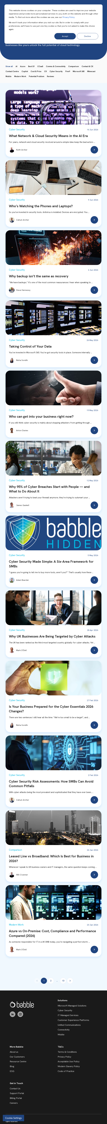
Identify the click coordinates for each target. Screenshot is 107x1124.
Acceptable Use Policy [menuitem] (68, 1061)
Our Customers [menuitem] (17, 1056)
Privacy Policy (69, 17)
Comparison (73, 66)
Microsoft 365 (78, 71)
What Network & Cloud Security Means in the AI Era (48, 136)
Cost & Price (36, 71)
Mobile (8, 76)
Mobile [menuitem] (61, 1034)
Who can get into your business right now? (41, 416)
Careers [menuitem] (14, 1103)
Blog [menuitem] (12, 1066)
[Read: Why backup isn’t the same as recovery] (94, 290)
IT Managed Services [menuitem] (68, 1015)
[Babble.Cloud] (22, 1004)
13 (63, 980)
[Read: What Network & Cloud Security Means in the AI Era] (94, 150)
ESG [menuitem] (12, 1071)
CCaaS (40, 66)
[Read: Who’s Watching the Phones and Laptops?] (94, 220)
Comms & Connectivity (55, 66)
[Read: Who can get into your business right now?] (94, 430)
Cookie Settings (13, 1118)
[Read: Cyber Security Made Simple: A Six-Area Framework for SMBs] (94, 580)
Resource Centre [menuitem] (18, 1061)
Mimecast (91, 71)
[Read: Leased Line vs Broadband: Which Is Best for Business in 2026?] (94, 874)
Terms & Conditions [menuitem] (67, 1051)
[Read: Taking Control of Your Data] (94, 360)
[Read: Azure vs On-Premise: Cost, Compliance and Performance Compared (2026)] (94, 949)
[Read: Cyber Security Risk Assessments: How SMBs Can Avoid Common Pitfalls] (94, 800)
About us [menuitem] (14, 1051)
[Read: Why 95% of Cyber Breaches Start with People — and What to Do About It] (94, 505)
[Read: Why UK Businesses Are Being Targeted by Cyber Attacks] (94, 650)
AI (16, 66)
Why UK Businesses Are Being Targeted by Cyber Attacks (52, 636)
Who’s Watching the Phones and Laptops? (41, 206)
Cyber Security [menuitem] (65, 1010)
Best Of (31, 66)
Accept (65, 36)
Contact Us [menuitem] (15, 1088)
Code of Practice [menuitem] (66, 1071)
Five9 (67, 71)
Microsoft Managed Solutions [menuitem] (72, 1005)
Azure (22, 66)
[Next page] (70, 981)
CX (45, 71)
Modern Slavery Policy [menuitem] (69, 1066)
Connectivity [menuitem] (64, 1029)
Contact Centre (12, 71)
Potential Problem (36, 76)
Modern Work (20, 76)
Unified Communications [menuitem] (69, 1025)
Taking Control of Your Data (30, 346)
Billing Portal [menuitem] (16, 1098)
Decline (87, 36)
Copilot (25, 71)
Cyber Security (56, 71)
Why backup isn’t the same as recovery (38, 276)
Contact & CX (87, 66)
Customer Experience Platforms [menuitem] (73, 1020)
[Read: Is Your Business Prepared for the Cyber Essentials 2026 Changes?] (94, 725)
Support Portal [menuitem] (17, 1093)
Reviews (50, 76)
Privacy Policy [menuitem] (64, 1056)
